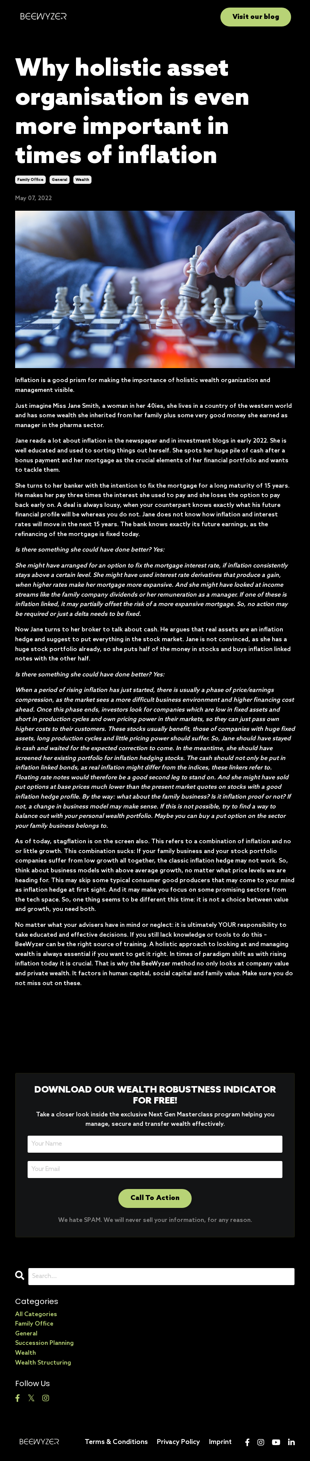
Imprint (220, 1442)
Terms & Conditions (116, 1442)
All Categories (36, 1314)
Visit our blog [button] (255, 17)
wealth (82, 179)
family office (30, 179)
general (59, 179)
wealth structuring (43, 1362)
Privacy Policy (178, 1442)
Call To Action (155, 1198)
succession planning (44, 1343)
